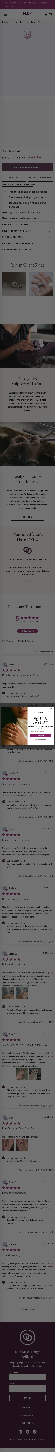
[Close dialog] (51, 708)
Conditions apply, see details (40, 739)
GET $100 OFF (40, 735)
